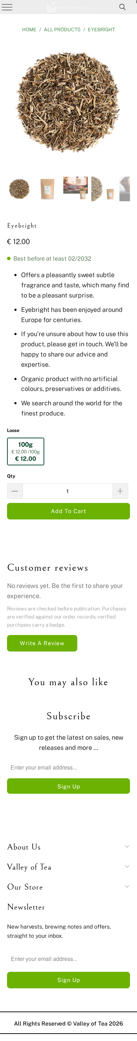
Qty (11, 476)
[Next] (124, 103)
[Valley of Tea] (68, 7)
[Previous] (12, 103)
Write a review (42, 643)
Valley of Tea (90, 1023)
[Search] (122, 7)
